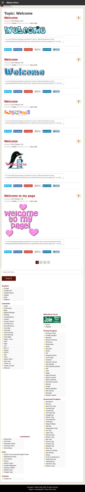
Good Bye (7, 328)
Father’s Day (50, 417)
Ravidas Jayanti (51, 395)
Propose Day (50, 444)
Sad (5, 354)
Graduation (49, 421)
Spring (48, 455)
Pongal (48, 386)
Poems (6, 461)
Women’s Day (50, 466)
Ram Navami (50, 391)
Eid (47, 353)
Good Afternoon (9, 326)
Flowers (6, 319)
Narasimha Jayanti (52, 382)
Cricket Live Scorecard (11, 454)
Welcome (11, 17)
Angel (6, 306)
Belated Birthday (9, 312)
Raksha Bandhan (51, 388)
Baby (5, 310)
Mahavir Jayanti (51, 377)
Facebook (18, 49)
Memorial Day (50, 435)
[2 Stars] (6, 21)
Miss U (6, 348)
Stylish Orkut (8, 359)
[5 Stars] (10, 21)
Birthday (6, 315)
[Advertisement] (60, 297)
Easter (48, 351)
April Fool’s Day (51, 406)
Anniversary (8, 308)
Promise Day (50, 441)
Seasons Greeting (51, 450)
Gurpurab (49, 360)
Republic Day (50, 446)
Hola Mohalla (50, 364)
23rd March (49, 402)
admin (14, 23)
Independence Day (52, 428)
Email (57, 49)
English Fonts (8, 470)
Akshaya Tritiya (51, 333)
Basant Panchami (51, 340)
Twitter (8, 49)
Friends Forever (9, 321)
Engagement (50, 415)
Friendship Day (50, 419)
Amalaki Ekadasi (51, 335)
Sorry (5, 357)
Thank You (7, 363)
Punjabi (6, 288)
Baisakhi (48, 337)
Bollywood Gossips (10, 456)
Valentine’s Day (51, 464)
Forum (48, 324)
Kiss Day (49, 430)
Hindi (5, 297)
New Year (49, 439)
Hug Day (48, 426)
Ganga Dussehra (51, 355)
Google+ (29, 49)
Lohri (47, 371)
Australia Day (50, 408)
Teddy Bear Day (51, 459)
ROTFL (6, 352)
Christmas (49, 342)
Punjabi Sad (8, 291)
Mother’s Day (50, 437)
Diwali (47, 346)
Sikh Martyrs (50, 452)
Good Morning (8, 335)
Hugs (5, 343)
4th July (48, 404)
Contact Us (7, 478)
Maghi (48, 373)
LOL (5, 346)
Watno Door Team (50, 489)
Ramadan (49, 393)
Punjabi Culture (24, 454)
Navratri (48, 384)
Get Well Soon (8, 323)
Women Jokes (8, 463)
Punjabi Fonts (8, 472)
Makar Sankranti (51, 380)
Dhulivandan (50, 344)
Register (48, 327)
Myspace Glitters (9, 468)
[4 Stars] (9, 21)
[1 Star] (5, 21)
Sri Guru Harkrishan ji (52, 457)
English (6, 295)
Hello (5, 341)
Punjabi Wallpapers (10, 465)
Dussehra (49, 349)
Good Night (7, 337)
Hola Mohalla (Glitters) (53, 366)
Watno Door (12, 2)
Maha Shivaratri (51, 375)
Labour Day (49, 433)
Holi (47, 368)
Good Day (7, 330)
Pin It (38, 49)
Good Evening (8, 332)
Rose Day (49, 448)
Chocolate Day (50, 413)
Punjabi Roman (9, 293)
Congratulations (9, 317)
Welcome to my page (19, 196)
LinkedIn (47, 49)
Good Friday (50, 357)
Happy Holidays (51, 424)
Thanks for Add (9, 366)
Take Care (7, 361)
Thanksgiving (50, 461)
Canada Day (50, 410)
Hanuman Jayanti (51, 362)
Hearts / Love (8, 339)
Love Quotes (8, 459)
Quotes (6, 350)
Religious (7, 299)
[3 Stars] (7, 21)
